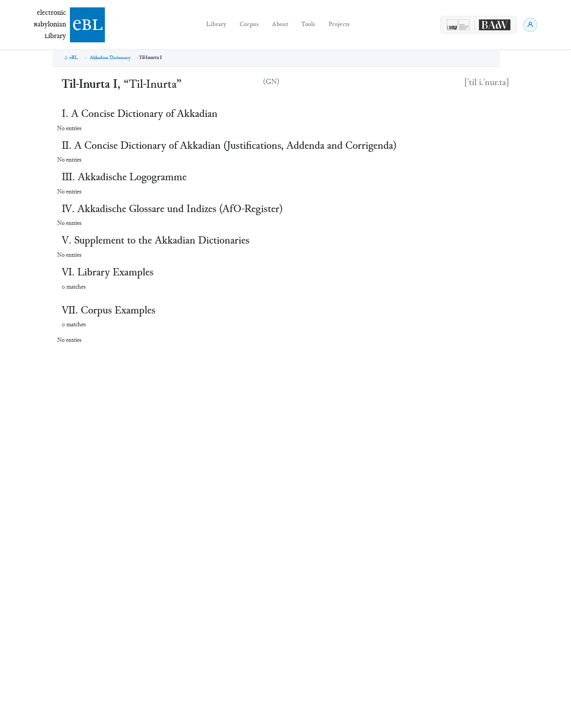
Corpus (249, 25)
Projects (339, 25)
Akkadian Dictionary (110, 58)
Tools (308, 25)
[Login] (530, 25)
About (280, 25)
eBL (74, 58)
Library (216, 25)
